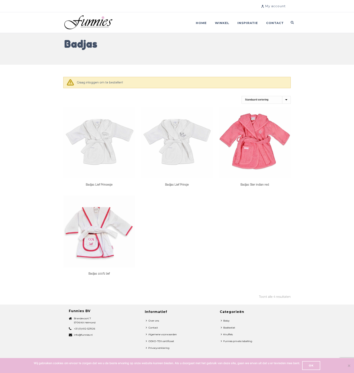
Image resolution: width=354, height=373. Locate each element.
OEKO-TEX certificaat (161, 341)
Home (201, 23)
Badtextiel (229, 327)
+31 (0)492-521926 (84, 328)
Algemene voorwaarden (162, 334)
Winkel (222, 23)
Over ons (153, 320)
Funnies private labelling (237, 341)
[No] (349, 366)
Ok (311, 365)
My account (275, 6)
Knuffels (228, 334)
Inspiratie (247, 23)
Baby (226, 320)
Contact (275, 23)
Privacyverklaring (158, 347)
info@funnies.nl (83, 334)
